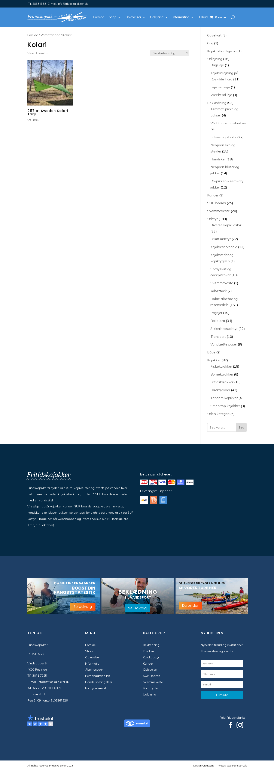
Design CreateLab (204, 765)
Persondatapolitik (97, 676)
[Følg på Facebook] (230, 725)
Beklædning (151, 645)
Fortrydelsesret (95, 688)
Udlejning (157, 17)
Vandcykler (150, 688)
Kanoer (148, 663)
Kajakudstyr (151, 657)
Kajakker (149, 651)
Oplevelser (133, 17)
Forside (98, 17)
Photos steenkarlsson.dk (231, 765)
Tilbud (203, 17)
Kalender (190, 605)
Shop (112, 17)
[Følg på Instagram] (240, 725)
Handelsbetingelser (98, 682)
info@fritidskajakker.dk (53, 682)
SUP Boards (151, 676)
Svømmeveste (153, 682)
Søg (241, 427)
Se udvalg (82, 606)
